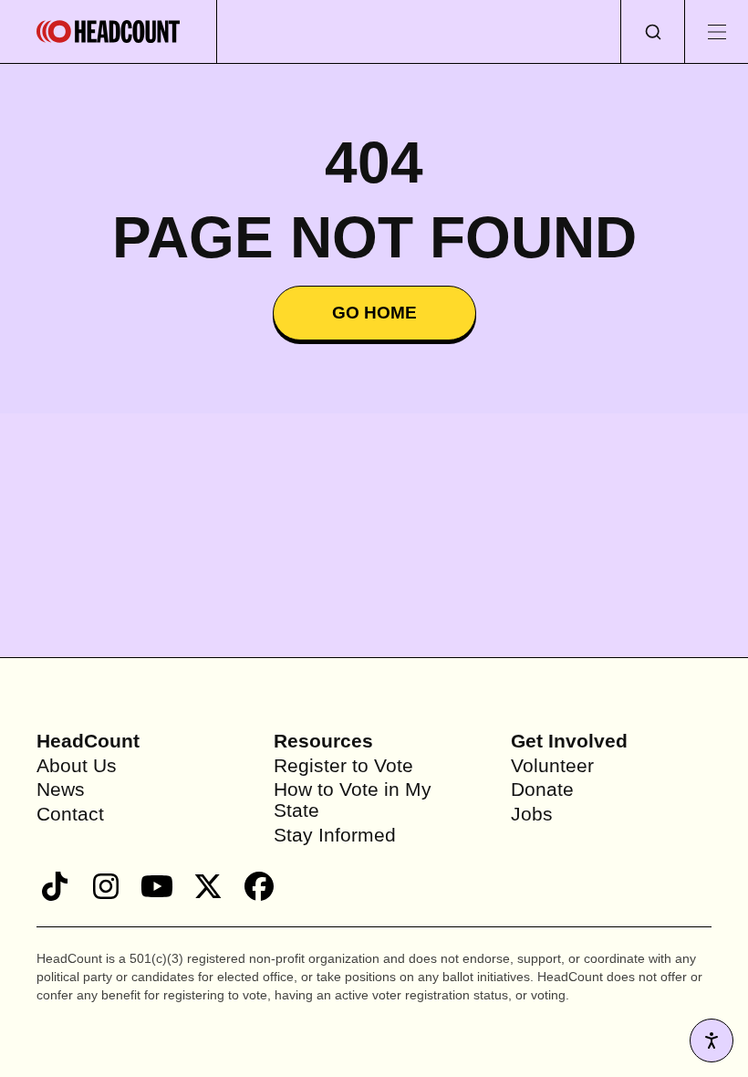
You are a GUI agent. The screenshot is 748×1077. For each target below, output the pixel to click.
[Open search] (652, 31)
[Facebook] (259, 886)
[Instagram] (106, 886)
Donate (543, 789)
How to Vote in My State (356, 799)
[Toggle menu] (716, 31)
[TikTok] (54, 886)
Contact (72, 813)
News (62, 789)
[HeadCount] (108, 31)
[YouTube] (157, 886)
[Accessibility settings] (711, 1040)
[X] (208, 886)
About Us (78, 765)
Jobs (533, 813)
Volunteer (554, 765)
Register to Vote (345, 765)
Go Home (374, 313)
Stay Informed (337, 834)
